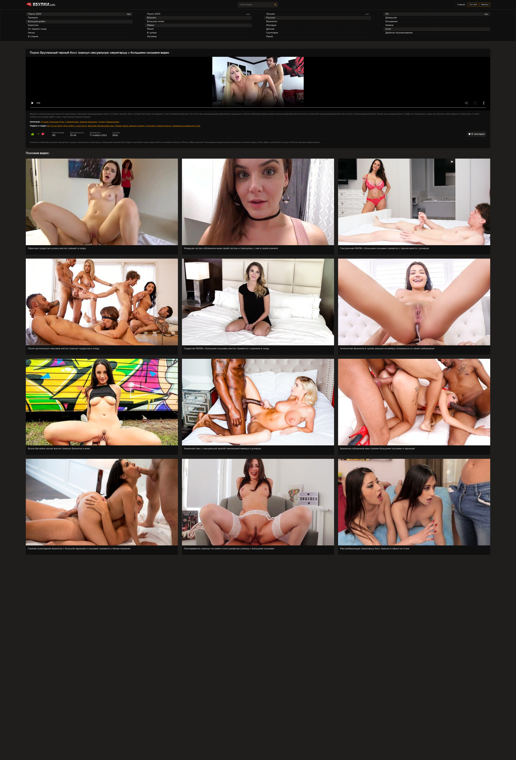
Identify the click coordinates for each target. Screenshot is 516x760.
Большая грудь (56, 122)
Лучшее (45, 122)
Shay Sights (68, 126)
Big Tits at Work (54, 126)
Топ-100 (473, 5)
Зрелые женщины (88, 122)
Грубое (101, 122)
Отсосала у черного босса (158, 126)
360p (115, 135)
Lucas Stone (81, 126)
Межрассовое (112, 122)
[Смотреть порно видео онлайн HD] (49, 4)
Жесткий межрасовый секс (101, 126)
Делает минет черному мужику (130, 126)
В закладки (476, 134)
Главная (461, 5)
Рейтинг (485, 5)
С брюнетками (72, 122)
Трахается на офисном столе (186, 126)
